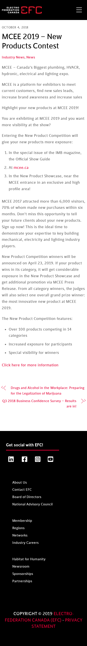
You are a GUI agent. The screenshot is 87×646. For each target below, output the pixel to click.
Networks (19, 535)
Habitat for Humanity (29, 559)
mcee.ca (21, 167)
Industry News (13, 57)
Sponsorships (22, 574)
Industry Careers (25, 542)
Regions (18, 528)
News (30, 57)
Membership (22, 520)
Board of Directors (26, 497)
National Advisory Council (32, 504)
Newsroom (20, 566)
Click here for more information (30, 365)
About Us (19, 482)
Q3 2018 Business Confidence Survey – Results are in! (39, 404)
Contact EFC (22, 489)
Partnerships (22, 581)
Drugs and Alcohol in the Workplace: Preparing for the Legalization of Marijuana (47, 391)
